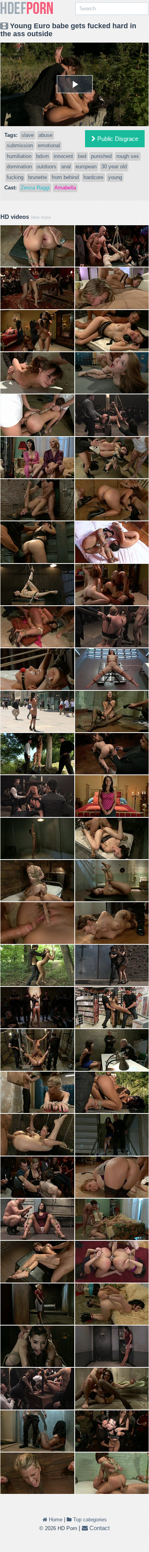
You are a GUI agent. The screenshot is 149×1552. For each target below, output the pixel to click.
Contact (99, 1528)
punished (101, 156)
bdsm (42, 156)
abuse (45, 135)
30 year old (114, 167)
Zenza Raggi (35, 188)
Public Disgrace (117, 138)
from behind (65, 177)
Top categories (89, 1520)
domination (19, 167)
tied (82, 156)
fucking (15, 177)
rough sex (127, 156)
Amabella (65, 188)
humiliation (19, 156)
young (115, 177)
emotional (49, 145)
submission (20, 145)
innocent (63, 156)
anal (66, 167)
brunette (37, 177)
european (86, 167)
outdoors (46, 167)
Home (54, 1520)
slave (27, 135)
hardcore (93, 177)
